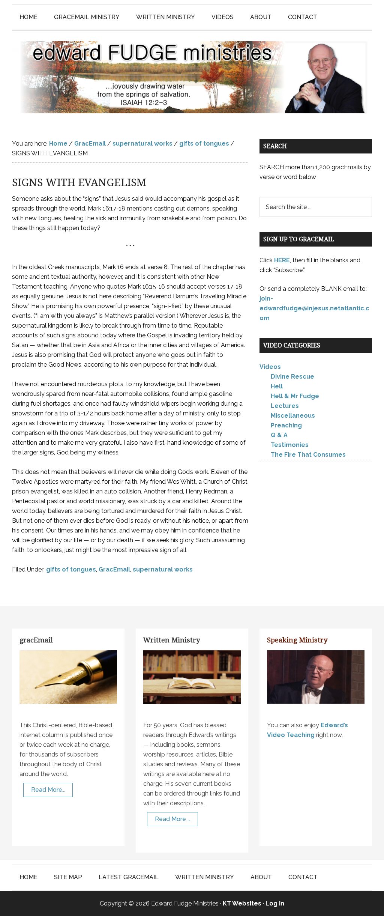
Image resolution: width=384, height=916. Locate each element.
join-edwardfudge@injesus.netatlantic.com (314, 308)
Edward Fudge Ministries (192, 77)
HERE (282, 260)
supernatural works (163, 569)
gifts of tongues (71, 569)
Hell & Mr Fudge (295, 396)
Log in (275, 903)
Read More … (172, 819)
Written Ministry (171, 640)
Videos (270, 366)
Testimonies (290, 444)
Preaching (286, 425)
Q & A (279, 435)
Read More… (48, 789)
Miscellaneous (293, 415)
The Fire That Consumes (308, 454)
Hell (277, 386)
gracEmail (36, 640)
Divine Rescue (292, 376)
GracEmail (114, 569)
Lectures (285, 405)
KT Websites (242, 903)
